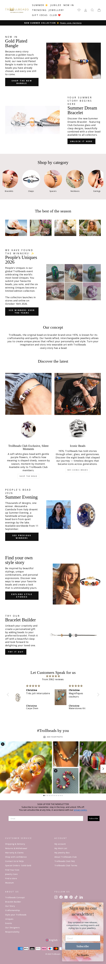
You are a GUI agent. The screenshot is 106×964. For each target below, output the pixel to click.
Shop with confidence (16, 857)
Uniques (9, 919)
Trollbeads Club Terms (65, 865)
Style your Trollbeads (15, 914)
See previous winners (21, 536)
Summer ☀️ (40, 5)
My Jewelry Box (62, 852)
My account (60, 844)
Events (8, 923)
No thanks (83, 955)
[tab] (43, 795)
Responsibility (12, 931)
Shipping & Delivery (15, 844)
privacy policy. (80, 809)
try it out (16, 652)
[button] (8, 694)
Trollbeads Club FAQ (64, 861)
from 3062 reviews (53, 679)
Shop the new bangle (22, 81)
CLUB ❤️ (55, 15)
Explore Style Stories (21, 595)
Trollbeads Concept (15, 897)
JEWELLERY (56, 10)
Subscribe (93, 818)
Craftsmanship (12, 910)
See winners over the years (22, 311)
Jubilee (56, 5)
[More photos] (103, 769)
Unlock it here (81, 141)
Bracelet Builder (13, 901)
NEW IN (68, 5)
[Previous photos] (3, 769)
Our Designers (12, 927)
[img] (53, 676)
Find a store (11, 878)
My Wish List (60, 848)
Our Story (10, 906)
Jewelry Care (11, 874)
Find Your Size (12, 869)
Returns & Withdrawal (16, 848)
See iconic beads (77, 470)
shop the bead (28, 476)
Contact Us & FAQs (14, 861)
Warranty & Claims (14, 852)
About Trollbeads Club (65, 857)
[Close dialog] (100, 905)
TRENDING (39, 10)
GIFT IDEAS (40, 15)
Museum (9, 882)
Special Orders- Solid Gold (18, 865)
